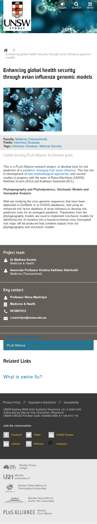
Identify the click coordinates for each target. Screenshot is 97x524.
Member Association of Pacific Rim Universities (41, 500)
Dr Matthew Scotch (23, 259)
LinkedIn (15, 443)
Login (62, 7)
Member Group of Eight (27, 466)
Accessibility (71, 402)
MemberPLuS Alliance (44, 512)
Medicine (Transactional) (31, 139)
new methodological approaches (48, 174)
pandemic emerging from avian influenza (49, 170)
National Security (50, 146)
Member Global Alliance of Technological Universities (32, 487)
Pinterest (38, 443)
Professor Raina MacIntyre (28, 297)
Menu (90, 7)
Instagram (61, 443)
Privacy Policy (12, 402)
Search (76, 7)
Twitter (37, 434)
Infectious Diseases (27, 142)
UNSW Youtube (64, 434)
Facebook (16, 434)
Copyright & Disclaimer (42, 402)
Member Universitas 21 (22, 477)
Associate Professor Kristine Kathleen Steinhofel (44, 270)
